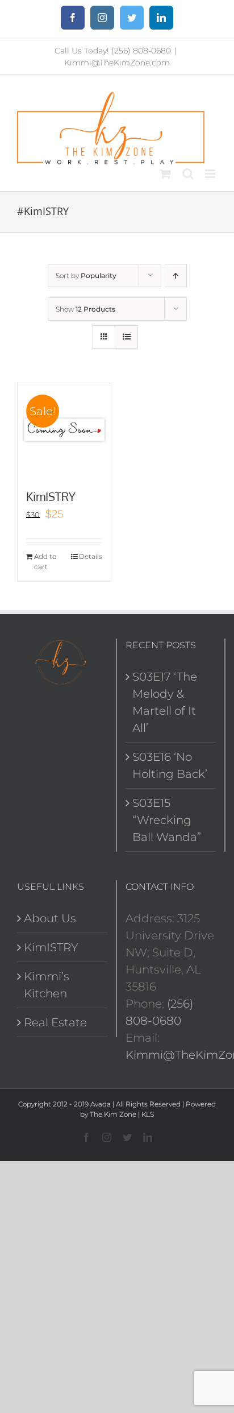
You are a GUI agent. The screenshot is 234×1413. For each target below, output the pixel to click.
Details (90, 556)
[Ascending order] (176, 275)
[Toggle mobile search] (188, 174)
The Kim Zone (113, 1114)
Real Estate (55, 1022)
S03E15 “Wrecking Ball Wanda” (166, 820)
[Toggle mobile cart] (165, 174)
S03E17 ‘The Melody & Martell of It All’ (164, 702)
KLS (147, 1114)
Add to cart (45, 561)
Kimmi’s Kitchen (46, 984)
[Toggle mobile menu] (211, 174)
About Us (50, 918)
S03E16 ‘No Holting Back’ (169, 765)
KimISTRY (51, 496)
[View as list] (126, 337)
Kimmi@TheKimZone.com (117, 62)
